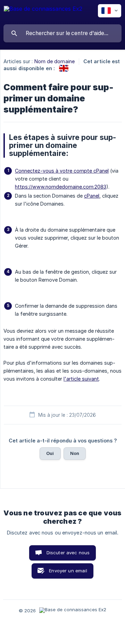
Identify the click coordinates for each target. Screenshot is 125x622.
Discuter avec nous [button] (68, 552)
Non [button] (74, 453)
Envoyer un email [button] (68, 570)
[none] (43, 12)
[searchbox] (62, 33)
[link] (63, 68)
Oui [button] (50, 453)
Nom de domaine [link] (54, 61)
